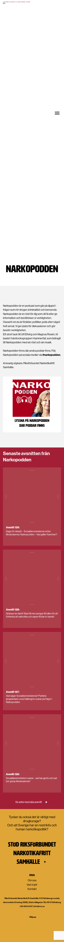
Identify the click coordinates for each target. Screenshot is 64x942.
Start (19, 260)
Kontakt (32, 889)
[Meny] (57, 113)
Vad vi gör (28, 260)
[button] (32, 802)
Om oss (32, 880)
